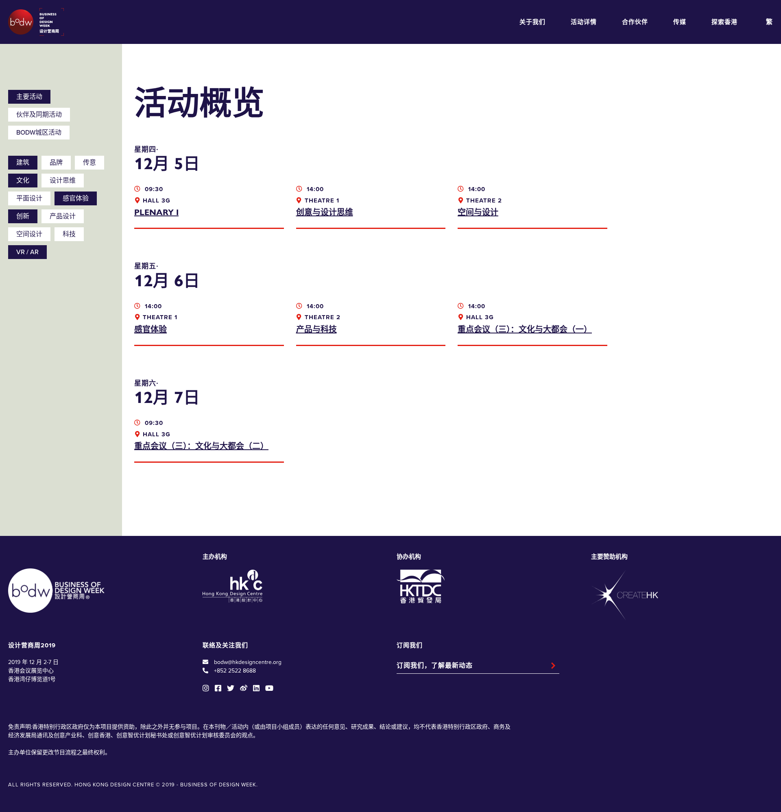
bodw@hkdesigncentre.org (247, 662)
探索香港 (724, 22)
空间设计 (29, 234)
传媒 (679, 22)
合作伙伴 (635, 22)
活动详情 (584, 22)
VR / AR (27, 252)
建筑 (22, 163)
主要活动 (29, 97)
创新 (22, 216)
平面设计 (29, 198)
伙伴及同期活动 (39, 115)
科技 (69, 234)
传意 (89, 163)
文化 (22, 180)
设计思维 (63, 180)
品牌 (56, 163)
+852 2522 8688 (235, 670)
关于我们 (532, 22)
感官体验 (76, 198)
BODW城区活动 (38, 132)
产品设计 (63, 216)
